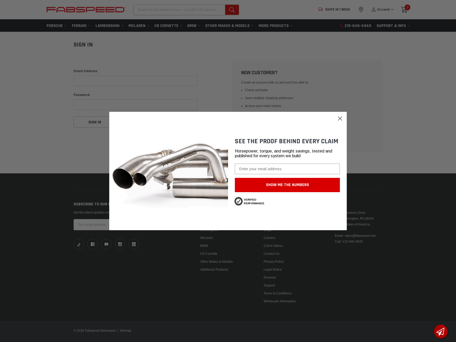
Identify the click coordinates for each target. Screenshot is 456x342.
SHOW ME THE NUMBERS (287, 185)
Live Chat (441, 331)
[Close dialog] (340, 118)
